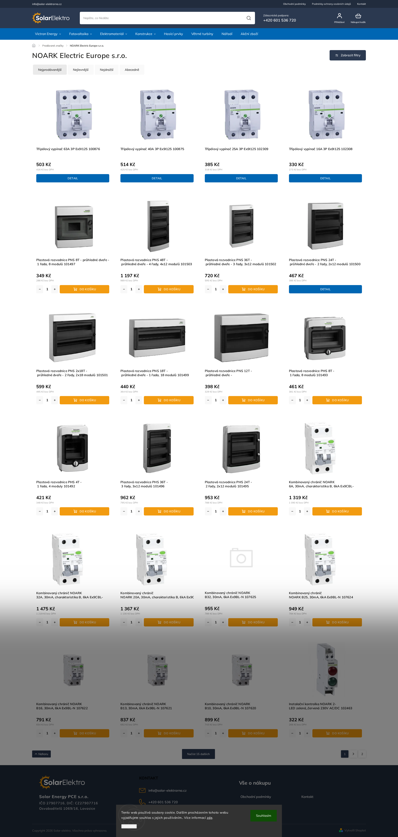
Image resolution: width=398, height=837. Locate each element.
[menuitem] (48, 34)
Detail (73, 178)
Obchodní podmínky (294, 3)
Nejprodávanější (50, 70)
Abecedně (132, 70)
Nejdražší (106, 70)
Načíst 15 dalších (198, 754)
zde (209, 818)
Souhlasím (263, 816)
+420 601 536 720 (163, 802)
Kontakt (361, 3)
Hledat (249, 18)
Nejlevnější (81, 70)
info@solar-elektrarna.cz (167, 790)
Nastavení (129, 826)
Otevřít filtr (348, 55)
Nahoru (43, 754)
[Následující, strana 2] (353, 754)
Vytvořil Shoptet (355, 830)
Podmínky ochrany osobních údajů (331, 3)
